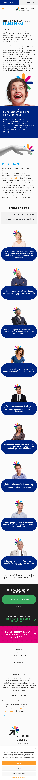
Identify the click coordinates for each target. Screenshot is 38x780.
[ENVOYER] (4, 716)
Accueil (19, 649)
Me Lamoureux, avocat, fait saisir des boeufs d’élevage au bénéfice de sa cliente (19, 563)
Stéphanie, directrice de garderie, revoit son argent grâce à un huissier (19, 370)
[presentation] (17, 606)
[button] (35, 749)
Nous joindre (19, 662)
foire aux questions (26, 30)
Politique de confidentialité (18, 777)
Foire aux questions (19, 655)
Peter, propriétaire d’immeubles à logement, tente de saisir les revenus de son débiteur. (19, 524)
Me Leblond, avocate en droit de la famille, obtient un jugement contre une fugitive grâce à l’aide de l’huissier (19, 447)
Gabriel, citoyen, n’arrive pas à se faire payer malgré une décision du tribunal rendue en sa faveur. (19, 486)
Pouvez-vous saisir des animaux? (15, 599)
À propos (19, 652)
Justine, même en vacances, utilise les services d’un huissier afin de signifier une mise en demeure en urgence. (19, 254)
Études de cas (19, 659)
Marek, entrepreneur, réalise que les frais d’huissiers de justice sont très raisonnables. (19, 331)
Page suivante (24, 578)
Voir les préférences (19, 773)
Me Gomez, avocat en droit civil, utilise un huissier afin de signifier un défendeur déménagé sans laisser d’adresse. (19, 408)
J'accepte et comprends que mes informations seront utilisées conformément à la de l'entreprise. (16, 708)
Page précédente (14, 575)
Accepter (19, 763)
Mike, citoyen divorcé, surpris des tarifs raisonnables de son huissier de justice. (19, 293)
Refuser (19, 768)
